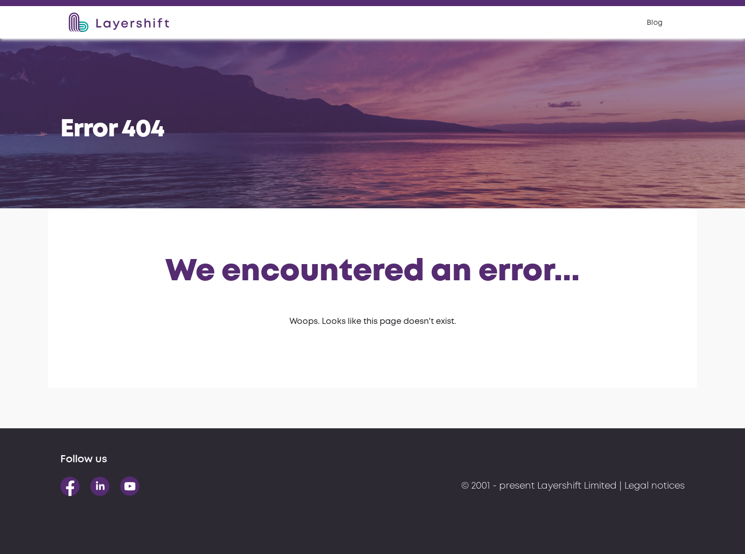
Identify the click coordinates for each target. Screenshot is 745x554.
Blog (654, 23)
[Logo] (118, 22)
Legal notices (654, 486)
